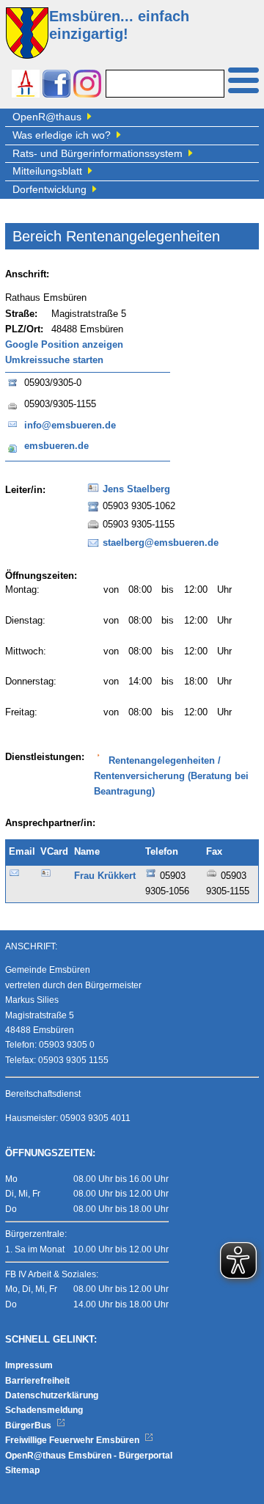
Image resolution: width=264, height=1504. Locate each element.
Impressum (29, 1365)
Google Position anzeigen (64, 345)
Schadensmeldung (44, 1410)
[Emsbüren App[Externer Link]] (25, 85)
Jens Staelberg (136, 489)
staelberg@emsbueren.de (161, 543)
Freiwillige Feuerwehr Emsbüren (73, 1440)
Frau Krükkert (105, 876)
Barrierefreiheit (37, 1381)
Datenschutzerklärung (51, 1395)
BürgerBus (29, 1425)
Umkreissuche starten (54, 360)
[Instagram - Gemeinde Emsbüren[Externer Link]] (87, 85)
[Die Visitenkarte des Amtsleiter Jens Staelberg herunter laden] (93, 492)
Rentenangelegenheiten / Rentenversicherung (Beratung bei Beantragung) (171, 776)
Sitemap (22, 1470)
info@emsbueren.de (70, 425)
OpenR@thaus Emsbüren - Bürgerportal (88, 1455)
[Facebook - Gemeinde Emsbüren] (56, 85)
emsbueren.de (56, 446)
